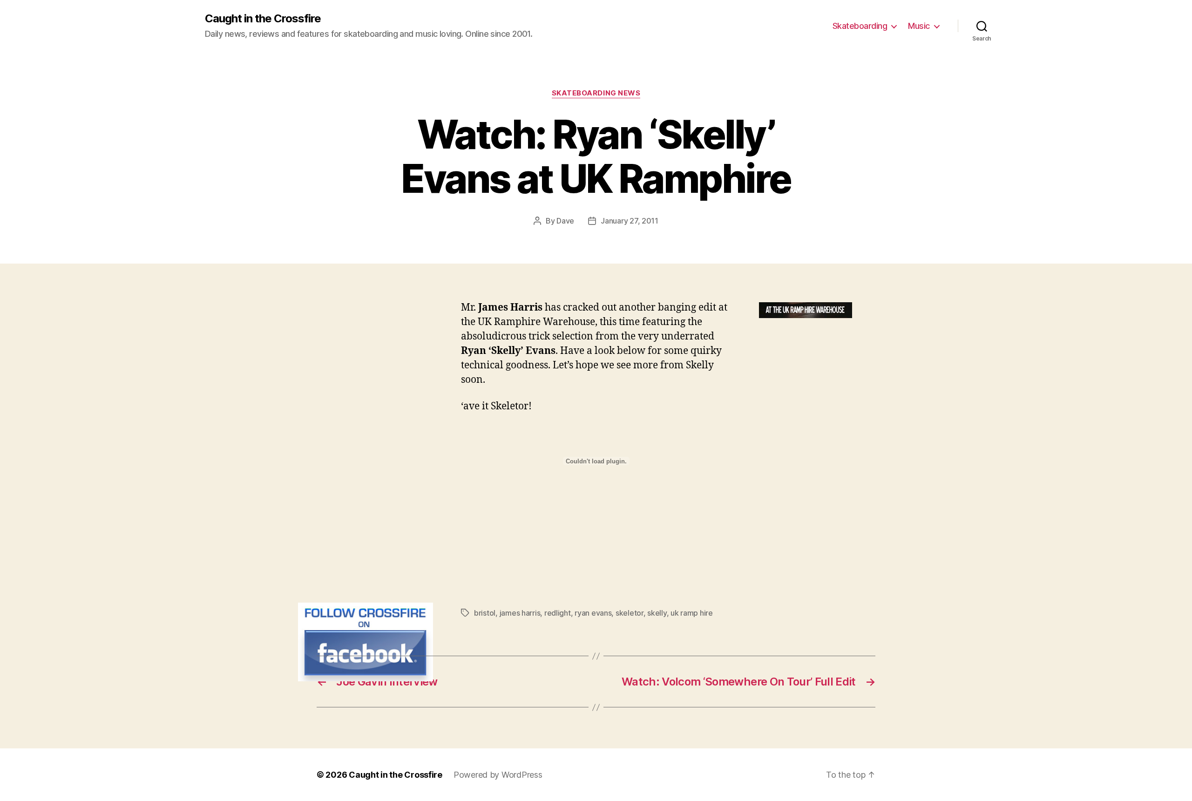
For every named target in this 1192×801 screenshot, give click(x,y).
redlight (557, 613)
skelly (656, 613)
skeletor (629, 613)
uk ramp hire (691, 613)
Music (919, 26)
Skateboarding (860, 26)
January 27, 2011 (629, 220)
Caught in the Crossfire (263, 18)
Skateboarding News (596, 93)
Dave (565, 220)
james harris (520, 613)
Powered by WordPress (498, 775)
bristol (484, 613)
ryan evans (593, 613)
